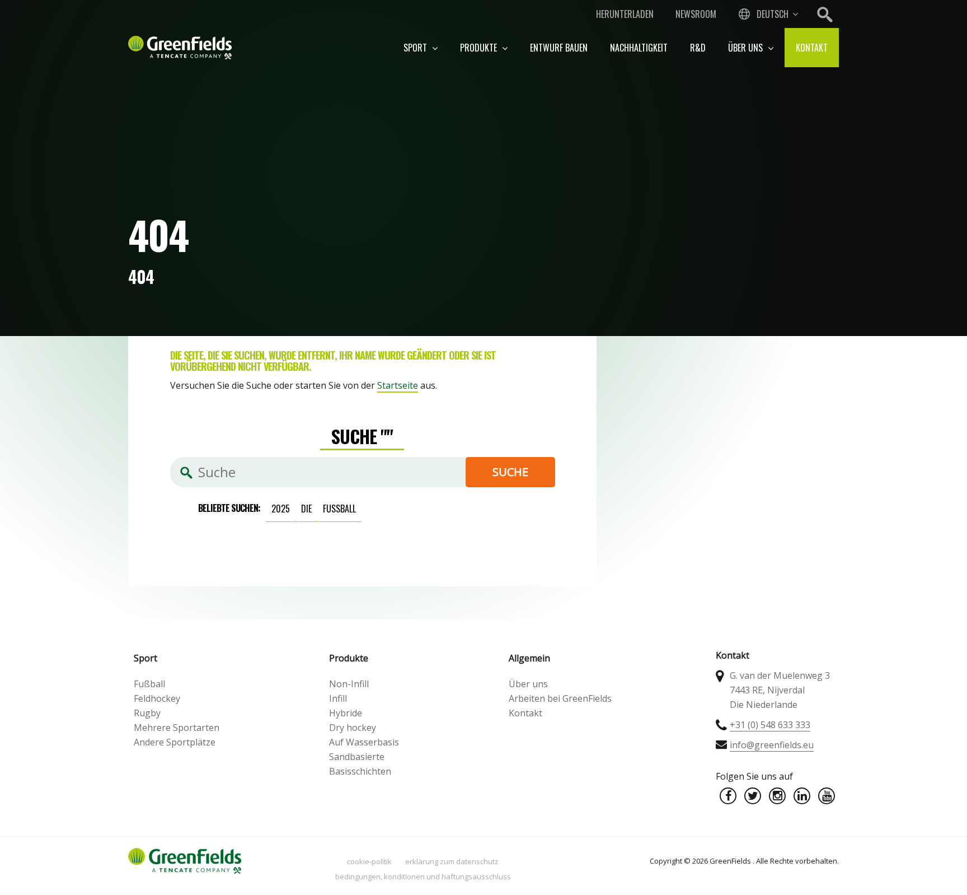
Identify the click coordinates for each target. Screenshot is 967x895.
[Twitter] (752, 796)
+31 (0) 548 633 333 (770, 725)
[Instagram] (777, 796)
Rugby (147, 713)
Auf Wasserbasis (364, 742)
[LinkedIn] (802, 796)
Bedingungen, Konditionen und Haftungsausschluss (423, 876)
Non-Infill (349, 684)
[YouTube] (826, 796)
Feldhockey (157, 698)
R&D (698, 47)
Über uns (746, 47)
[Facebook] (728, 796)
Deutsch (772, 14)
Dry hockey (352, 727)
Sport (416, 47)
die (306, 508)
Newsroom (695, 14)
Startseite (397, 385)
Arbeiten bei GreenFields (560, 698)
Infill (338, 698)
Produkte (479, 47)
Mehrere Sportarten (176, 727)
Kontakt (812, 47)
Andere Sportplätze (174, 742)
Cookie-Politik (369, 861)
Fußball (339, 508)
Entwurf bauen (559, 47)
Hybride (345, 713)
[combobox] (767, 14)
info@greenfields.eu (772, 745)
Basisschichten (360, 771)
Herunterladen (625, 14)
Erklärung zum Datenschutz (452, 861)
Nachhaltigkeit (639, 47)
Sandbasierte (356, 757)
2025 (280, 508)
